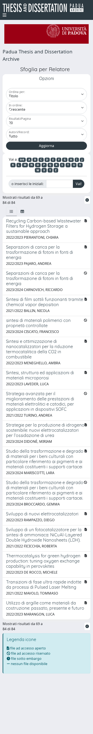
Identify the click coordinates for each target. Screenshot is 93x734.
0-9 (22, 160)
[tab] (11, 211)
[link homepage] (45, 8)
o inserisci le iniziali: (27, 183)
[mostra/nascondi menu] (4, 15)
